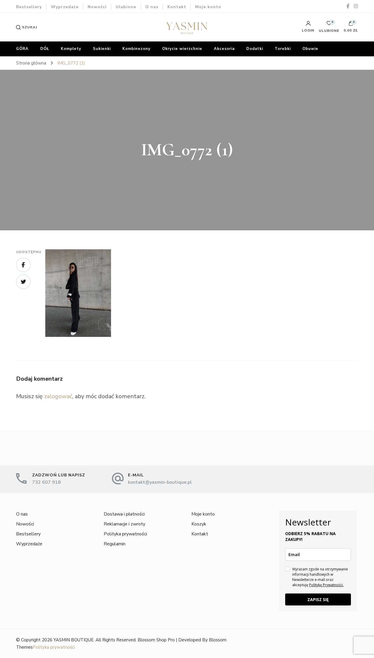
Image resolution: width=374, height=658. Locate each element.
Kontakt (176, 7)
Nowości (97, 7)
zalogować (58, 396)
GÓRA (22, 48)
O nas (151, 7)
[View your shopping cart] (351, 25)
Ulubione (126, 7)
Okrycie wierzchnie (182, 48)
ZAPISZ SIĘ (318, 599)
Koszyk (198, 524)
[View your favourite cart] (329, 24)
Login (308, 30)
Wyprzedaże (65, 7)
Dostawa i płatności (124, 514)
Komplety (71, 48)
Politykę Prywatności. (326, 584)
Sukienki (102, 48)
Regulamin (114, 544)
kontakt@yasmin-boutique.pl (160, 482)
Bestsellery (29, 7)
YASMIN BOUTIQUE (73, 640)
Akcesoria (224, 48)
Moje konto (208, 7)
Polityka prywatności (125, 534)
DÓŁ (44, 48)
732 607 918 (46, 482)
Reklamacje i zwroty (124, 524)
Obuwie (310, 48)
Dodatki (254, 48)
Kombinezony (136, 48)
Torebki (283, 48)
